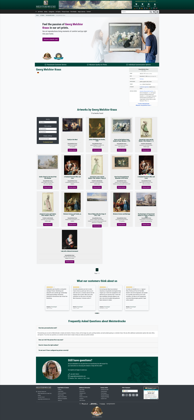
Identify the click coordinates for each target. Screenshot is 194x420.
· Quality (80, 395)
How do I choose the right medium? (49, 345)
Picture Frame (65, 11)
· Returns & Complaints (62, 398)
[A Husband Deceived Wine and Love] (72, 165)
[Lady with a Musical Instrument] (69, 239)
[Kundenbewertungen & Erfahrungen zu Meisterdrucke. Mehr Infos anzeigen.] (151, 393)
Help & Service (81, 11)
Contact (89, 11)
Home (37, 15)
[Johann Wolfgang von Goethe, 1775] (97, 128)
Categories (51, 11)
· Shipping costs (82, 393)
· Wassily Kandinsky (105, 395)
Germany (142, 79)
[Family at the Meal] (72, 124)
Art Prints (40, 11)
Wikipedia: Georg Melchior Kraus (143, 105)
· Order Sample (82, 400)
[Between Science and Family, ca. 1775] (72, 202)
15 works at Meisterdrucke (143, 103)
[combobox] (130, 391)
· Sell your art (81, 391)
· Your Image (81, 389)
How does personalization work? (48, 328)
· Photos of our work (83, 396)
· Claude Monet (104, 391)
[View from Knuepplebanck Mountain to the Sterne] (121, 162)
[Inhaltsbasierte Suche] (154, 11)
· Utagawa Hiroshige (105, 396)
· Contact (59, 389)
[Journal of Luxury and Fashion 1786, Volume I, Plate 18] (47, 202)
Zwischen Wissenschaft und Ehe (147, 91)
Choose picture (72, 150)
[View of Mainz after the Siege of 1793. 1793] (97, 197)
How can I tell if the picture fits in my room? (51, 340)
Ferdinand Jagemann (144, 87)
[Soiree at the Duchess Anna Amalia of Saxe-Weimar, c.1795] (121, 125)
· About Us (60, 400)
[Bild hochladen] (157, 11)
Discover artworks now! (51, 39)
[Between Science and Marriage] (121, 202)
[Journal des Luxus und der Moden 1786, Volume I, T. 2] (146, 128)
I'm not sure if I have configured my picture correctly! (53, 350)
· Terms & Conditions (62, 393)
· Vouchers (81, 398)
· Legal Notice (60, 391)
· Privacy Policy (61, 395)
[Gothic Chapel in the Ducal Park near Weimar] (48, 162)
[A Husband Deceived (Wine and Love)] (146, 165)
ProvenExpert (52, 307)
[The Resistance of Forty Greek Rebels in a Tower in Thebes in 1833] (146, 199)
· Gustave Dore (104, 398)
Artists (45, 11)
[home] (36, 11)
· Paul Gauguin (104, 393)
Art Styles (58, 11)
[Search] (150, 11)
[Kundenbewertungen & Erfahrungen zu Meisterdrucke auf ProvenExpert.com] (59, 56)
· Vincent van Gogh (104, 389)
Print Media (73, 11)
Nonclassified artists (50, 15)
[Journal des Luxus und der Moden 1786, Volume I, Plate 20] (97, 165)
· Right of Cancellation (62, 396)
